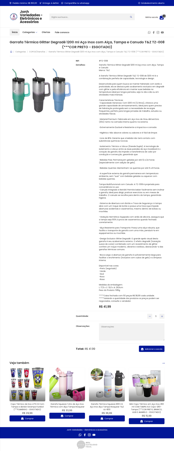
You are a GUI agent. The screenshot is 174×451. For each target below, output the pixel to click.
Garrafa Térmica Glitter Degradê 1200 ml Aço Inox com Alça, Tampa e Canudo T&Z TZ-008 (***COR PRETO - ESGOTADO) (106, 51)
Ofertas (46, 32)
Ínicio (15, 32)
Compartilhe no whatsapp (76, 3)
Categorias (28, 32)
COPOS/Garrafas (37, 51)
